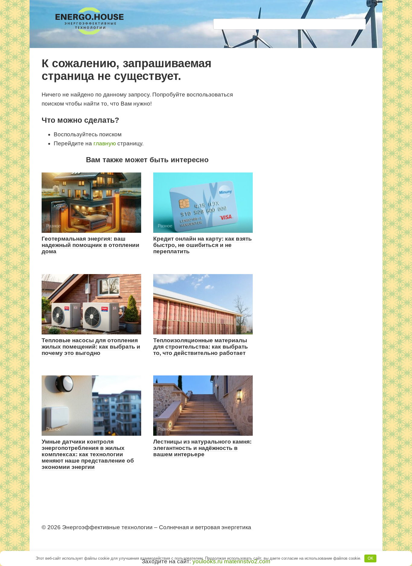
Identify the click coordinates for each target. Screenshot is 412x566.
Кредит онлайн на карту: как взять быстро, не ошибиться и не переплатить (202, 245)
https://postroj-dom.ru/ (67, 538)
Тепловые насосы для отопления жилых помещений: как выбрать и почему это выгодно (91, 346)
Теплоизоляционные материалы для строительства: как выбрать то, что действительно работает (200, 346)
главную (104, 143)
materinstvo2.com (247, 561)
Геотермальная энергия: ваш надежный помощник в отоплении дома (90, 245)
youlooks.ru (207, 561)
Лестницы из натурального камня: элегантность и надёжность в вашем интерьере (202, 447)
